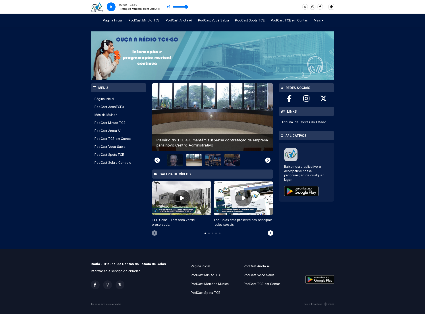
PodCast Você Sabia (213, 20)
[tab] (205, 233)
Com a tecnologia (312, 304)
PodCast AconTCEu (109, 107)
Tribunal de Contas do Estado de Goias (308, 122)
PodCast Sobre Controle (113, 162)
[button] (175, 160)
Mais (318, 20)
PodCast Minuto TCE (144, 20)
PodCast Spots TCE (250, 20)
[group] (212, 117)
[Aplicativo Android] (331, 7)
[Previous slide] (157, 160)
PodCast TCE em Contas (289, 20)
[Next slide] (267, 160)
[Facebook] (320, 7)
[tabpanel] (181, 204)
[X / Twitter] (305, 7)
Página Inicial (112, 20)
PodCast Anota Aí (179, 20)
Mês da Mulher (106, 115)
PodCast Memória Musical (210, 284)
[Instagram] (312, 7)
